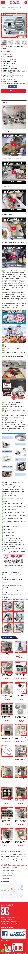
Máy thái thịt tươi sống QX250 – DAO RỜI (20, 800)
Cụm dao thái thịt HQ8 (7, 799)
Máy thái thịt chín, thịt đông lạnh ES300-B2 (20, 758)
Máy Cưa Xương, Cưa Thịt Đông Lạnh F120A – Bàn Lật (7, 696)
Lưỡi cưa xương (6, 757)
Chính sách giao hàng (7, 873)
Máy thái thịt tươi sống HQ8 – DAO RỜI (20, 779)
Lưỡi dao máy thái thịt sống (20, 738)
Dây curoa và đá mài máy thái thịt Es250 (20, 675)
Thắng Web (24, 953)
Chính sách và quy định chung (9, 867)
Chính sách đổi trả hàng (8, 870)
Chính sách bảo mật (7, 875)
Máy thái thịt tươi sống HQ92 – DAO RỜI (7, 842)
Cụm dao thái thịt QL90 (6, 821)
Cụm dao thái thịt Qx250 (6, 717)
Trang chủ (4, 7)
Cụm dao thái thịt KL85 (20, 695)
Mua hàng (12, 86)
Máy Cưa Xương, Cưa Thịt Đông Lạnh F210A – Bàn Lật (20, 655)
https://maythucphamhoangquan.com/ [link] (11, 594)
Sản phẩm (11, 7)
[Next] (24, 25)
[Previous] (3, 25)
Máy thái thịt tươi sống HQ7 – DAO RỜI (7, 654)
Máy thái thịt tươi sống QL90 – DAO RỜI (7, 738)
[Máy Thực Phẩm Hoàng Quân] (14, 2)
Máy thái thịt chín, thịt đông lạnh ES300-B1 (7, 675)
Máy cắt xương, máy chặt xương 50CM (7, 779)
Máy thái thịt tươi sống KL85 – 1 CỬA (20, 842)
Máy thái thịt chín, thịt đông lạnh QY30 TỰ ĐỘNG (20, 822)
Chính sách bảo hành (7, 878)
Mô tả (5, 102)
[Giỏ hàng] (25, 2)
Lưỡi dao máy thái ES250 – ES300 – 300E (20, 717)
